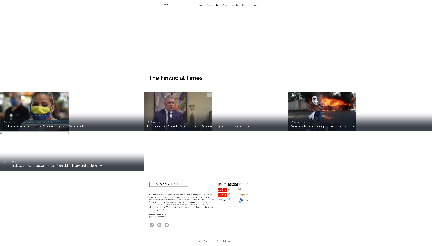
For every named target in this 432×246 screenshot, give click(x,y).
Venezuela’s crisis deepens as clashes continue (325, 126)
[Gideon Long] (167, 5)
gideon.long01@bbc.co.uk (158, 217)
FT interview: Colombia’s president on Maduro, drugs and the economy (198, 126)
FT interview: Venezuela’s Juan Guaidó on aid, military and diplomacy (52, 166)
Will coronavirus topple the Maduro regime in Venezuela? (44, 126)
